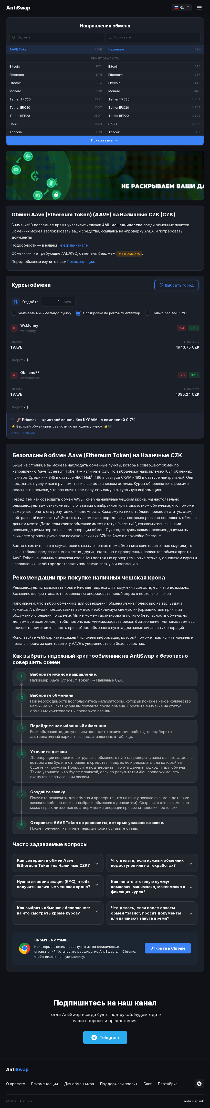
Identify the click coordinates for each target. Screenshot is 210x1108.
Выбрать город (179, 285)
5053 (193, 328)
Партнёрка (167, 1084)
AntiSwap (18, 8)
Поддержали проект (119, 1084)
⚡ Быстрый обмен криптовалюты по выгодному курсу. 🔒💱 (61, 426)
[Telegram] (199, 1083)
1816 (194, 375)
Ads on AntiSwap (23, 432)
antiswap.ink (194, 1101)
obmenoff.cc (30, 378)
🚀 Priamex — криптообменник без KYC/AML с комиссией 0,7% (76, 420)
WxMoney (29, 325)
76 (183, 375)
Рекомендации (80, 261)
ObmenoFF (29, 372)
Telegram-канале (73, 245)
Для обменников (79, 1084)
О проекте (15, 1084)
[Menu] (199, 7)
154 (181, 328)
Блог (148, 1084)
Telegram (109, 1037)
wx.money (28, 331)
